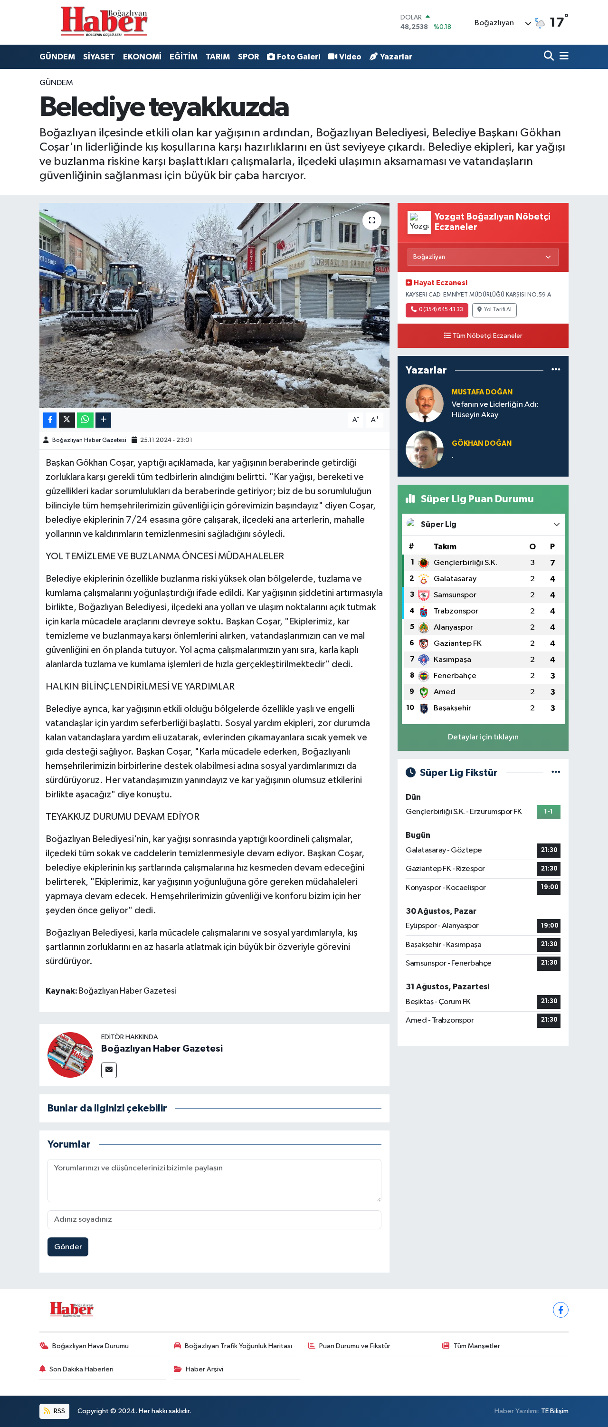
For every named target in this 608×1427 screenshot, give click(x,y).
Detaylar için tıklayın (483, 737)
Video (350, 57)
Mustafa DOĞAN (482, 392)
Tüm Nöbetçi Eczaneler (487, 336)
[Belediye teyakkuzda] (214, 305)
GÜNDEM (57, 57)
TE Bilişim (555, 1411)
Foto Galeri (298, 57)
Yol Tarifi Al (498, 310)
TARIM (218, 57)
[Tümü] (555, 370)
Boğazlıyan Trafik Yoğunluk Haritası (238, 1346)
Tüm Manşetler (477, 1346)
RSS (58, 1411)
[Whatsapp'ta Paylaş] (85, 420)
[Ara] (550, 57)
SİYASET (99, 57)
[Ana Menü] (562, 57)
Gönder (68, 1247)
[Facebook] (561, 1310)
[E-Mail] (109, 1070)
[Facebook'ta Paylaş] (50, 420)
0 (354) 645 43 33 (441, 310)
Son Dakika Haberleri (81, 1369)
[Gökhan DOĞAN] (425, 449)
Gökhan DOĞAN (482, 443)
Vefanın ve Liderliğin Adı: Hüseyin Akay (495, 410)
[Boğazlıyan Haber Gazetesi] (70, 1055)
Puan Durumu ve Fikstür (354, 1346)
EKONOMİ (142, 57)
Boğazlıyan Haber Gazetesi (89, 440)
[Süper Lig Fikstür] (555, 773)
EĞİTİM (184, 57)
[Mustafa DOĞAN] (425, 403)
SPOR (248, 57)
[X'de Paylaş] (67, 420)
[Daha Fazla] (103, 420)
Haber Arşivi (204, 1369)
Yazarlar (396, 57)
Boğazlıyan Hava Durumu (90, 1346)
